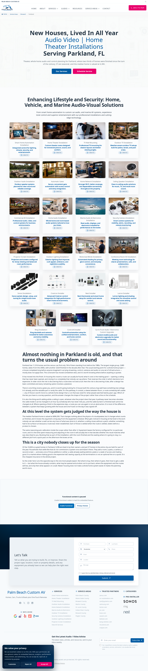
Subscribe (136, 640)
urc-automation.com (106, 598)
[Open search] (145, 1)
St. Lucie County (81, 607)
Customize (12, 664)
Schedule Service (84, 71)
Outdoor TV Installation (59, 613)
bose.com (102, 613)
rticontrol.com (104, 625)
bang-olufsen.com (105, 622)
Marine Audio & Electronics (61, 610)
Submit (105, 578)
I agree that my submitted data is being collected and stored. (98, 573)
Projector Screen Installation (61, 622)
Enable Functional (66, 506)
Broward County (81, 601)
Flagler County (80, 616)
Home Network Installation (61, 607)
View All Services (57, 625)
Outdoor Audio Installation (61, 604)
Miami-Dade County (82, 598)
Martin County (80, 604)
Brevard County (81, 613)
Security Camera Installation (61, 616)
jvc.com (102, 610)
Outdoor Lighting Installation (61, 619)
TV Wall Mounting (58, 601)
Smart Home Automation (60, 595)
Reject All (28, 664)
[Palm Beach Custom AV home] (7, 8)
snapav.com (103, 628)
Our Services (61, 71)
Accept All (44, 664)
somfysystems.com (105, 601)
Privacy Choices (82, 506)
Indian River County (82, 610)
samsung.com (104, 604)
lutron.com (103, 607)
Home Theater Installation (60, 598)
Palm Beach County (82, 595)
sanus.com (103, 595)
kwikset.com (103, 619)
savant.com (103, 616)
